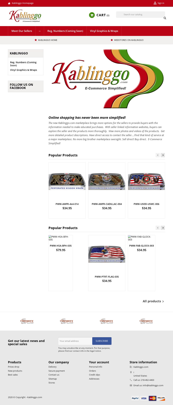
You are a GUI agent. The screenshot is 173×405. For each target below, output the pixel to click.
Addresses (94, 378)
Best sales (13, 374)
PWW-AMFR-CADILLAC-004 (107, 204)
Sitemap (52, 378)
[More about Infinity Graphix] (27, 321)
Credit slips (94, 374)
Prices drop (13, 366)
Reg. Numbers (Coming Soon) (65, 31)
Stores (51, 382)
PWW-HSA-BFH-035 (61, 245)
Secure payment (56, 370)
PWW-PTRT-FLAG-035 (107, 276)
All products (154, 301)
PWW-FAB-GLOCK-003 (141, 245)
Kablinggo (19, 53)
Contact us (53, 374)
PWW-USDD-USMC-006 (146, 204)
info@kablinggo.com (153, 385)
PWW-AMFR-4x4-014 (67, 204)
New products (15, 370)
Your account (99, 362)
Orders (92, 370)
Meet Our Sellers (21, 31)
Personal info (95, 366)
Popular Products (63, 155)
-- (40, 31)
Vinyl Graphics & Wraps (104, 31)
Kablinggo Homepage (22, 3)
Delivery (52, 366)
